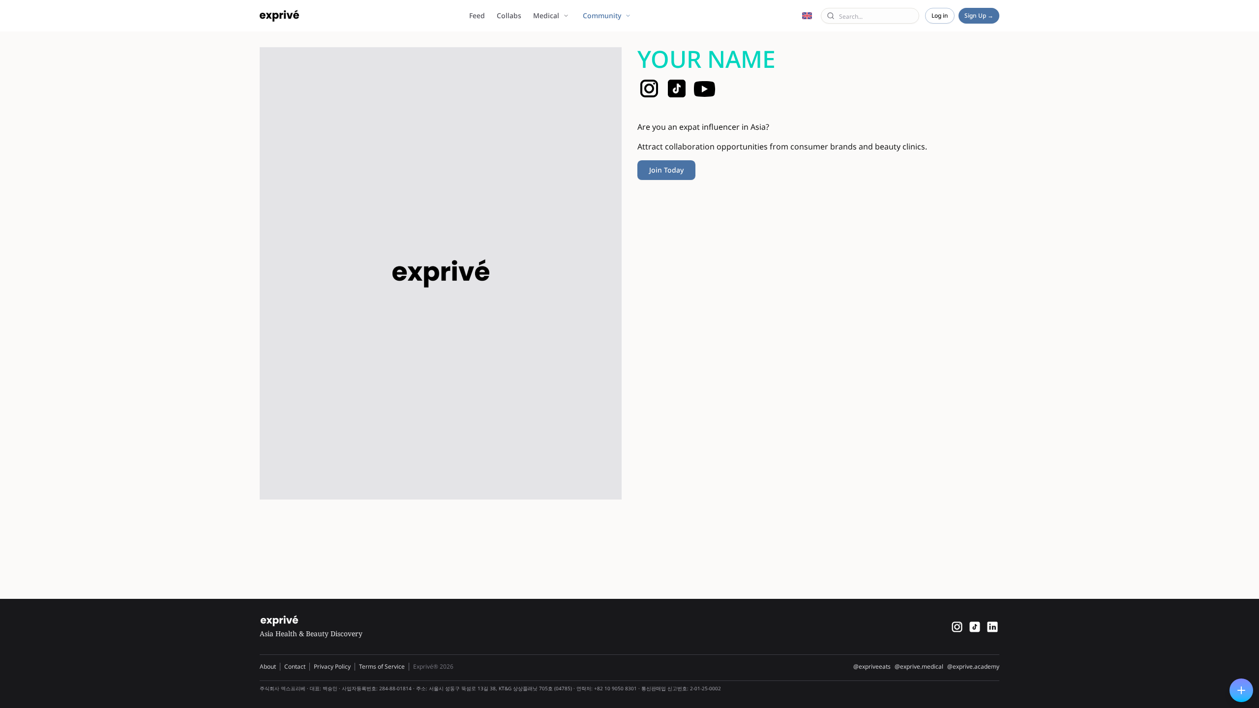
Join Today (666, 170)
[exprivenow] (957, 627)
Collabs (509, 15)
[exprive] (975, 627)
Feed (477, 15)
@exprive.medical (919, 667)
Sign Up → (978, 15)
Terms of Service (382, 666)
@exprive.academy (973, 667)
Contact (294, 666)
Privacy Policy (332, 666)
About (268, 666)
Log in (939, 15)
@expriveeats (872, 667)
